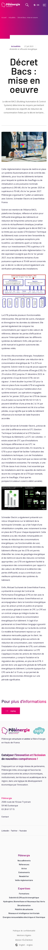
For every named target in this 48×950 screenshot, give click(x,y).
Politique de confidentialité (24, 930)
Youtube (23, 830)
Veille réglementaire (24, 880)
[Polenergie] (11, 4)
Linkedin (5, 830)
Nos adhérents (24, 860)
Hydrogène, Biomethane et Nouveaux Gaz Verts (24, 901)
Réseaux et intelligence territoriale (24, 913)
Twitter (14, 830)
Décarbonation (24, 905)
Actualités (12, 17)
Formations (24, 893)
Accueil (3, 17)
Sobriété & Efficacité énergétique (24, 897)
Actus (24, 868)
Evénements (24, 872)
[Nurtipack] (24, 731)
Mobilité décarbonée (24, 909)
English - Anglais (26, 945)
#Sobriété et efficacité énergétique (23, 49)
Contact (5, 816)
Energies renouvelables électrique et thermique (24, 917)
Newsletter (24, 876)
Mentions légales (24, 935)
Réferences (24, 864)
